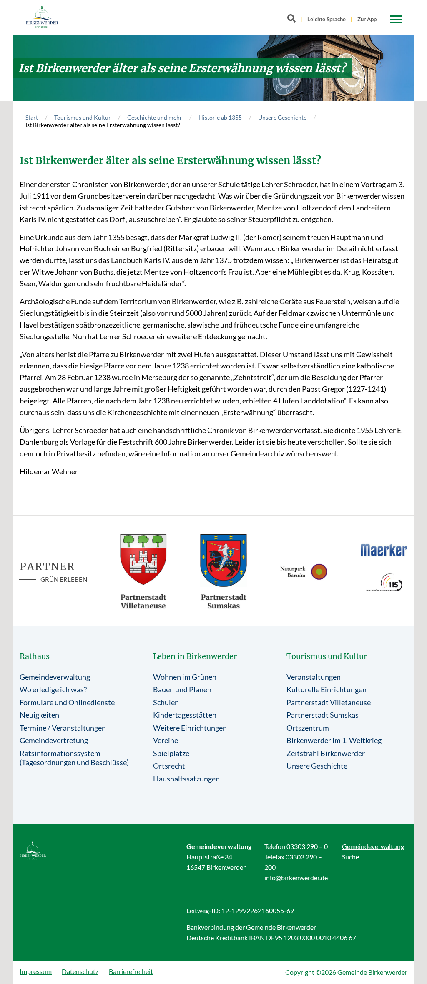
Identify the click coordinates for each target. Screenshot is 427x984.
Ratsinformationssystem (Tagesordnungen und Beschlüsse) (74, 758)
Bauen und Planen (182, 689)
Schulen (166, 702)
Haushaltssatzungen (186, 778)
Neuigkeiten (39, 714)
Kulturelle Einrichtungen (326, 689)
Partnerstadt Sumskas (322, 714)
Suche (350, 857)
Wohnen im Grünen (184, 676)
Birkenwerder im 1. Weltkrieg (334, 740)
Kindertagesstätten (184, 714)
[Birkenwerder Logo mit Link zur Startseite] (42, 16)
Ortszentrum (307, 727)
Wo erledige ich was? (53, 689)
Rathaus (35, 656)
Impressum (36, 971)
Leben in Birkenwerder (195, 656)
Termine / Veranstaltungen (63, 727)
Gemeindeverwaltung (55, 676)
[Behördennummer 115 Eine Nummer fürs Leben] (384, 582)
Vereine (165, 740)
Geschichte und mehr (154, 117)
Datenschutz (80, 971)
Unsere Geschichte (282, 117)
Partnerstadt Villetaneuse (328, 702)
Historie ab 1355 (220, 117)
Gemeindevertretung (54, 740)
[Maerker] (384, 549)
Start (31, 117)
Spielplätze (171, 753)
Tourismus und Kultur (82, 117)
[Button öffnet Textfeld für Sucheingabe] (294, 20)
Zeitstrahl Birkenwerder (325, 753)
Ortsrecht (169, 765)
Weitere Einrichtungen (190, 727)
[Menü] (396, 19)
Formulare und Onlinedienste (67, 702)
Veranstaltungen (313, 676)
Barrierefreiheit (131, 971)
